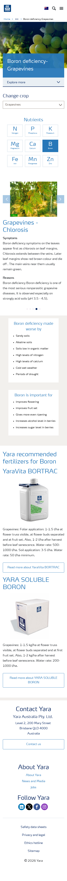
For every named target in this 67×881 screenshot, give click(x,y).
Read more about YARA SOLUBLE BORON (33, 680)
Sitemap (33, 851)
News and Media (33, 781)
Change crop (16, 96)
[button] (7, 199)
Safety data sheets (34, 827)
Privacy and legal (33, 835)
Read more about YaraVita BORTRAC (33, 567)
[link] (15, 130)
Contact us (33, 744)
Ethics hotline (33, 843)
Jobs (33, 787)
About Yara (33, 775)
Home (7, 19)
